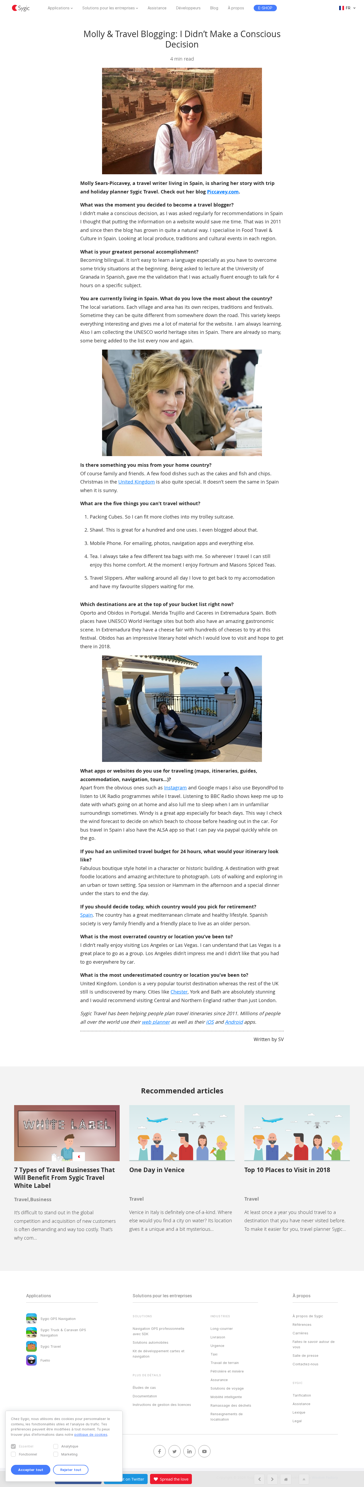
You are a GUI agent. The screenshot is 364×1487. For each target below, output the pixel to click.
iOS (210, 1022)
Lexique (299, 1412)
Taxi (214, 1354)
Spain (86, 915)
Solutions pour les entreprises (108, 8)
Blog (214, 8)
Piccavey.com (223, 191)
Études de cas (144, 1387)
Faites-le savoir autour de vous (314, 1344)
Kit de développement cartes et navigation (158, 1353)
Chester (179, 991)
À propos (236, 8)
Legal (297, 1421)
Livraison (218, 1337)
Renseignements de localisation (227, 1416)
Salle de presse (305, 1355)
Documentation (145, 1396)
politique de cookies (90, 1434)
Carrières (300, 1333)
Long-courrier (222, 1328)
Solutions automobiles (150, 1342)
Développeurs (188, 8)
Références (302, 1324)
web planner (156, 1022)
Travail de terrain (225, 1363)
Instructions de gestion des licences (162, 1404)
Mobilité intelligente (226, 1397)
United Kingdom (136, 481)
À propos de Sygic (308, 1316)
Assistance (157, 8)
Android (234, 1022)
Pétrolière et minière (227, 1371)
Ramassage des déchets (231, 1405)
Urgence (217, 1345)
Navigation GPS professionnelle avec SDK (158, 1331)
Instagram (175, 787)
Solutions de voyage (227, 1388)
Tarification (302, 1395)
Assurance (219, 1380)
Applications (59, 8)
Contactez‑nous (305, 1364)
